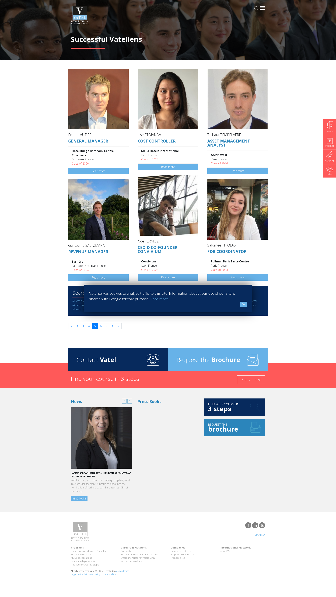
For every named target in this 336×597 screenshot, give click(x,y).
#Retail (253, 301)
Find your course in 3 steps (85, 564)
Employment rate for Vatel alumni (138, 557)
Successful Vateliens (131, 561)
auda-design (122, 570)
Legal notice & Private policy (85, 574)
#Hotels (77, 301)
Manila (259, 535)
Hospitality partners (181, 551)
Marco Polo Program (81, 554)
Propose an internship (182, 554)
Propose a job (178, 557)
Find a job (126, 551)
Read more (98, 171)
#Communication (83, 305)
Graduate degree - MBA (83, 561)
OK (243, 304)
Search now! (251, 379)
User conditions (110, 574)
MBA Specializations (81, 557)
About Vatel (226, 551)
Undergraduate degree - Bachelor (88, 551)
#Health (77, 309)
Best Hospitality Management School (140, 554)
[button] (124, 401)
